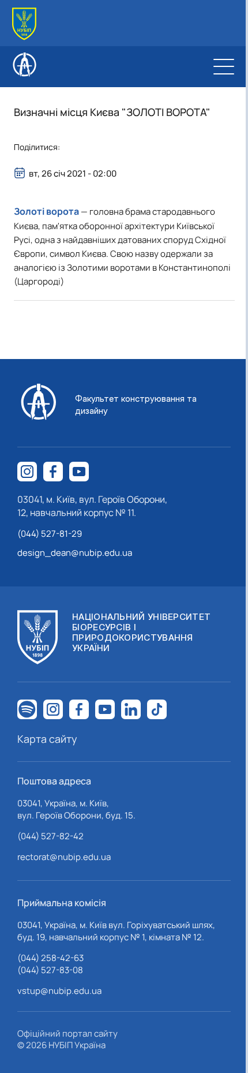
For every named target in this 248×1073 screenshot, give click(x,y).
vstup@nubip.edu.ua (59, 991)
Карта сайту (47, 739)
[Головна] (24, 24)
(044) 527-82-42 (50, 836)
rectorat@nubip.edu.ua (64, 857)
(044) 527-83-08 (50, 970)
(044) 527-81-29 (49, 534)
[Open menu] (223, 66)
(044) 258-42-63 (50, 958)
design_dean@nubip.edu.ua (74, 553)
